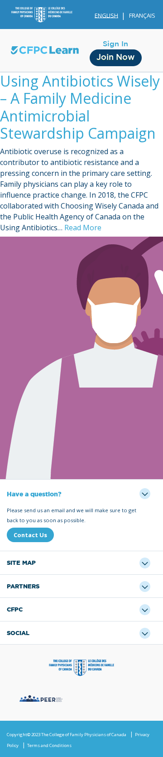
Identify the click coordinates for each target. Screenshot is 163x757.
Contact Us (30, 535)
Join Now (115, 57)
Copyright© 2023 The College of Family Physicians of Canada (66, 735)
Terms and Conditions (49, 745)
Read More (82, 228)
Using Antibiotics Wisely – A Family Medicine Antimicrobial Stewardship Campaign (80, 107)
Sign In (115, 44)
